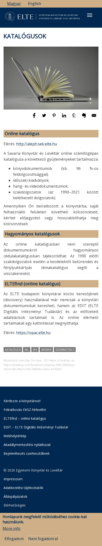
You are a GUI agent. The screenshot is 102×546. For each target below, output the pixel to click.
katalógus (13, 349)
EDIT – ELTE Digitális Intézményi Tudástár (36, 427)
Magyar (14, 3)
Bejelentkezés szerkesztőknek (27, 453)
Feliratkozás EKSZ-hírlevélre (25, 409)
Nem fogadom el (43, 538)
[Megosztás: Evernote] (84, 117)
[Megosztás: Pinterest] (55, 117)
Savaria (46, 349)
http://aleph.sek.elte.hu (36, 143)
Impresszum (13, 479)
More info (11, 528)
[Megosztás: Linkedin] (64, 117)
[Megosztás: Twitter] (45, 117)
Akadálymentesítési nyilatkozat (27, 444)
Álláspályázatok (15, 496)
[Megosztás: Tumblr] (74, 117)
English (34, 3)
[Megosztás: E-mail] (93, 117)
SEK (35, 349)
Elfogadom (14, 538)
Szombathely (64, 349)
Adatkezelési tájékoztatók (23, 487)
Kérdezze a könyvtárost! (22, 401)
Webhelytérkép (15, 436)
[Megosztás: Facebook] (35, 117)
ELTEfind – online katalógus (25, 418)
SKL (26, 349)
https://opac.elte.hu (33, 332)
